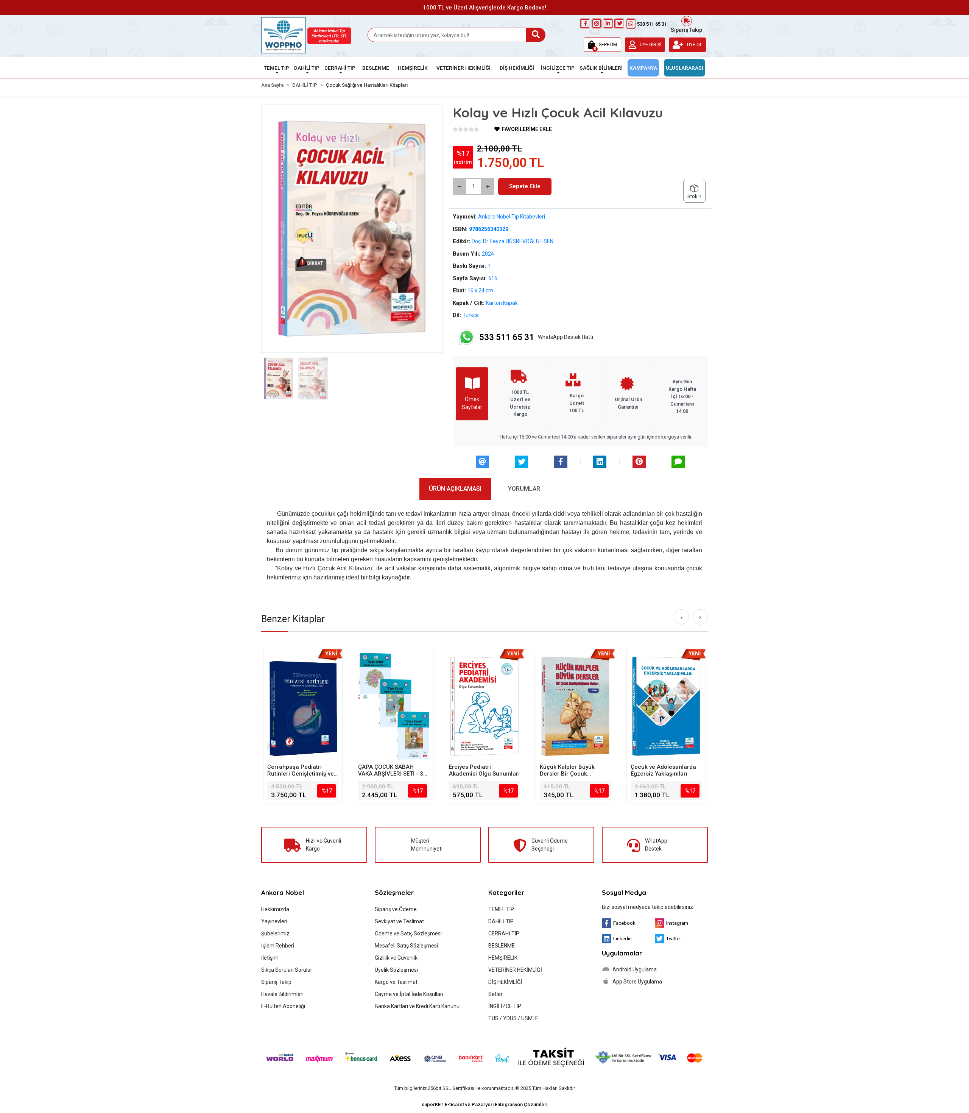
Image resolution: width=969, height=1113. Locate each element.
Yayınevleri (274, 921)
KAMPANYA (643, 68)
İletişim (270, 958)
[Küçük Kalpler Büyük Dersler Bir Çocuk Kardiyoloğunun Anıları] (575, 706)
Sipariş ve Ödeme (396, 909)
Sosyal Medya (624, 892)
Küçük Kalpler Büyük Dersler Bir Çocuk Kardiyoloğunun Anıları (570, 770)
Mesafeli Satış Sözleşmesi (406, 946)
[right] (700, 616)
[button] (602, 45)
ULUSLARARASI (684, 68)
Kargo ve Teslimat (396, 982)
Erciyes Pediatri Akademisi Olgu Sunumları (484, 770)
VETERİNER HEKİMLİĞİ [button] (463, 68)
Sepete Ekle (525, 186)
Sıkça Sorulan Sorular (286, 970)
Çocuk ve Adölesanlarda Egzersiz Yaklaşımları (663, 770)
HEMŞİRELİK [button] (413, 68)
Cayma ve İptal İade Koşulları (409, 994)
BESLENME (501, 946)
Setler (495, 994)
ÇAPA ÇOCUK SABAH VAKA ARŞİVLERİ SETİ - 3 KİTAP (390, 770)
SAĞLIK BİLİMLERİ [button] (601, 68)
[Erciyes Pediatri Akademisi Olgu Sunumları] (484, 706)
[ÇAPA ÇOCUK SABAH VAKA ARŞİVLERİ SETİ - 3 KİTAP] (393, 706)
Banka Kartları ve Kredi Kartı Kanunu (417, 1006)
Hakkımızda (275, 909)
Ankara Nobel (282, 892)
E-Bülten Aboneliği (283, 1006)
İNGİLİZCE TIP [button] (558, 68)
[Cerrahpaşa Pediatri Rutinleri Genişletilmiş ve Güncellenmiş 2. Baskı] (302, 706)
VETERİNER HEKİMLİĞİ (515, 970)
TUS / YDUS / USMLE (513, 1018)
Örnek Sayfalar (472, 403)
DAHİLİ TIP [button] (306, 68)
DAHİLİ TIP (501, 921)
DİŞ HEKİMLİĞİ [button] (517, 68)
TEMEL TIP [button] (276, 68)
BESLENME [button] (375, 68)
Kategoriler (506, 892)
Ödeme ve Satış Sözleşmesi (408, 933)
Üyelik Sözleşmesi (396, 970)
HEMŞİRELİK (502, 958)
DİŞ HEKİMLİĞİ (505, 982)
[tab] (455, 489)
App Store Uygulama (636, 982)
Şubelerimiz (275, 933)
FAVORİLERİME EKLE (526, 129)
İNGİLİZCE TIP (504, 1006)
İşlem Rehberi (277, 946)
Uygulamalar (622, 953)
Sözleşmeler (394, 892)
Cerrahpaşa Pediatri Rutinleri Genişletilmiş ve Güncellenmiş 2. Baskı (300, 770)
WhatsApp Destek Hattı (536, 337)
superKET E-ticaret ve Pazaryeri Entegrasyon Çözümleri (484, 1104)
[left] (681, 617)
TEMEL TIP (501, 909)
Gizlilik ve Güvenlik (396, 958)
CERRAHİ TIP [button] (339, 68)
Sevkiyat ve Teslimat (399, 921)
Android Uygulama (634, 969)
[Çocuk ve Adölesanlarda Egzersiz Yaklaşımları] (666, 706)
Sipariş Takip (686, 29)
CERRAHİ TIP (503, 933)
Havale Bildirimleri (282, 994)
